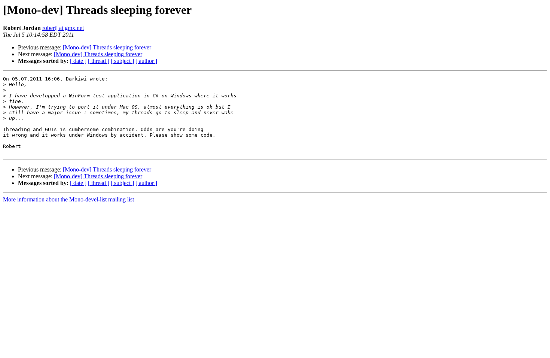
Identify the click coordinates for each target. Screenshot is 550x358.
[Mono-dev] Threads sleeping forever (107, 47)
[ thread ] (98, 61)
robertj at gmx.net (63, 28)
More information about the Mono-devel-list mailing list (68, 199)
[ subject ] (122, 61)
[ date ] (78, 61)
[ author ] (146, 61)
